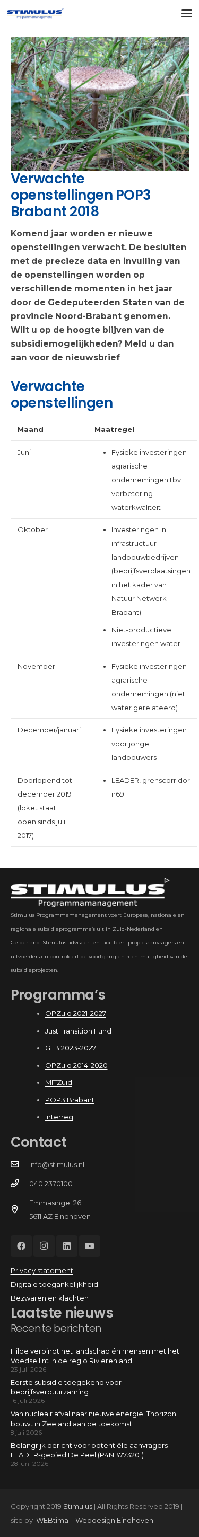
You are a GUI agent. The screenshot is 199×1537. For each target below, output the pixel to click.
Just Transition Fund (79, 1031)
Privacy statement (42, 1270)
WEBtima (52, 1520)
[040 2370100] (20, 1183)
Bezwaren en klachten (50, 1298)
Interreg (59, 1116)
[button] (187, 13)
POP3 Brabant (69, 1100)
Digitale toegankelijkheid (54, 1284)
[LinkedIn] (66, 1246)
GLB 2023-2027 (70, 1048)
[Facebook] (21, 1246)
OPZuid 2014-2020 (76, 1065)
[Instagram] (44, 1246)
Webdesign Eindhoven (114, 1520)
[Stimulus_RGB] (35, 13)
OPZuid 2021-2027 (75, 1013)
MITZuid (58, 1082)
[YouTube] (89, 1246)
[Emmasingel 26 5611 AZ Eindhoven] (20, 1209)
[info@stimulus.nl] (20, 1164)
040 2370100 (51, 1183)
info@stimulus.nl (56, 1164)
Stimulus (77, 1506)
